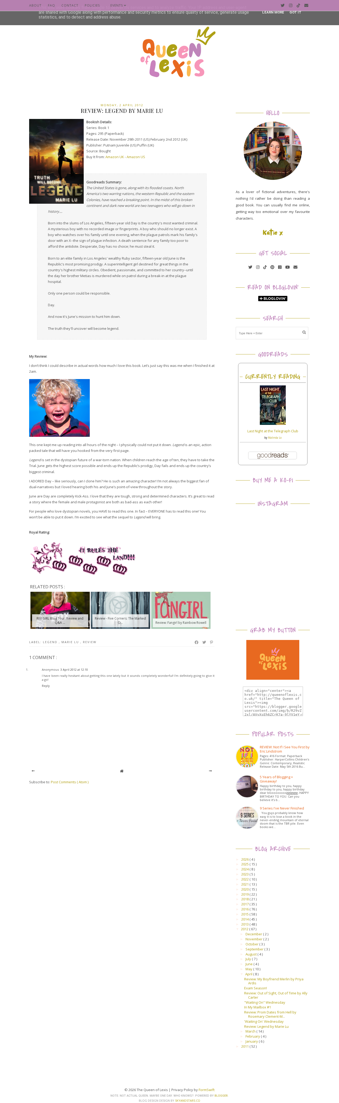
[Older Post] (210, 771)
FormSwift (207, 1089)
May (249, 969)
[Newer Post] (33, 771)
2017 (245, 904)
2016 (245, 909)
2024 (245, 869)
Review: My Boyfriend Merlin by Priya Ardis (274, 981)
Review (89, 642)
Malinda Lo (275, 437)
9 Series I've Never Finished (282, 808)
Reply (46, 686)
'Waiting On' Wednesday (264, 1021)
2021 (245, 884)
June (249, 964)
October (252, 944)
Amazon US (136, 156)
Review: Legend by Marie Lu (266, 1026)
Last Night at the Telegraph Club (272, 431)
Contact (69, 5)
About (35, 5)
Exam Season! (255, 988)
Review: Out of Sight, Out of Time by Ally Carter (275, 995)
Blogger (221, 1095)
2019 (245, 894)
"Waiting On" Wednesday (264, 1002)
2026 (245, 859)
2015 (245, 914)
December (254, 934)
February (253, 1036)
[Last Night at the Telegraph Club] (273, 423)
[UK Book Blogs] (273, 178)
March (251, 1031)
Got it (295, 12)
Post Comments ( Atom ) (69, 782)
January (252, 1041)
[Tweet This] (204, 642)
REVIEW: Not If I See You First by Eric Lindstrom (285, 749)
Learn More (273, 12)
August (251, 954)
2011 (245, 1046)
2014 (245, 919)
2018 (245, 899)
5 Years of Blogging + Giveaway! (276, 779)
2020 (245, 889)
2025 (245, 864)
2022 (245, 879)
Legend (51, 642)
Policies (92, 5)
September (255, 949)
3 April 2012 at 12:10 (74, 669)
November (254, 939)
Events (117, 5)
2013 (245, 924)
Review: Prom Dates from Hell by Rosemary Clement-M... (270, 1014)
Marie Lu (70, 642)
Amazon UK (114, 156)
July (249, 959)
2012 (245, 929)
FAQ (51, 5)
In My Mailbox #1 (257, 1007)
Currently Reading (272, 376)
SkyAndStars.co (187, 1100)
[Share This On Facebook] (197, 642)
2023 (245, 874)
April (249, 974)
